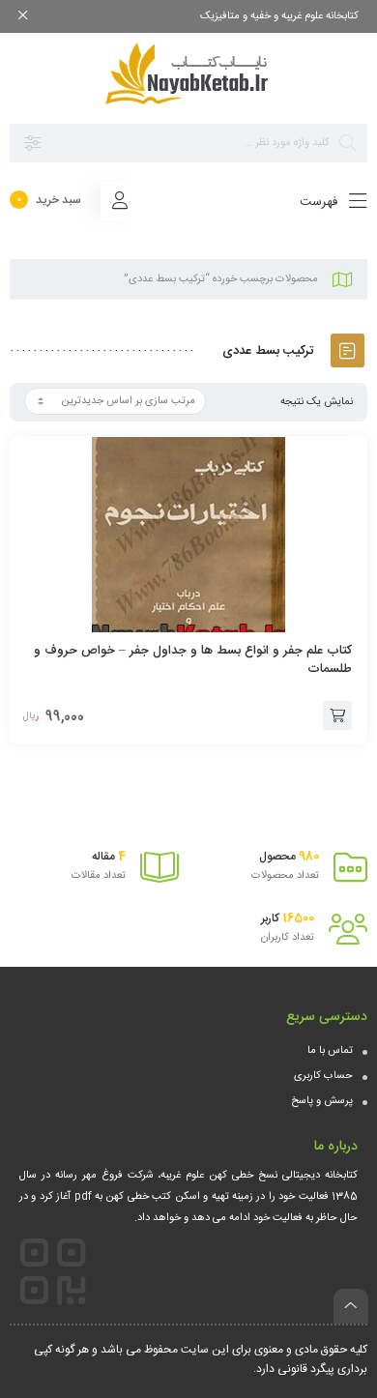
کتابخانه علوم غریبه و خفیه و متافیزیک (279, 16)
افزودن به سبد (337, 715)
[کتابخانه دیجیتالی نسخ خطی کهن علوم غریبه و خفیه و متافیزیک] (188, 73)
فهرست (320, 202)
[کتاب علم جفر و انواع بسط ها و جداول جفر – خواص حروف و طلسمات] (188, 534)
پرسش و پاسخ (322, 1101)
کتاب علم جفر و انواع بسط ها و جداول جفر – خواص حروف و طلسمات (193, 660)
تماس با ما (330, 1051)
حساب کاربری (323, 1076)
